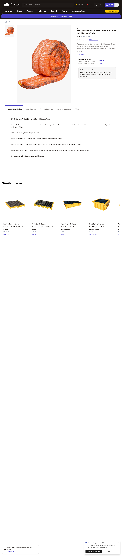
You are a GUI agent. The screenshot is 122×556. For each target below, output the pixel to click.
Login (100, 5)
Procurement (113, 11)
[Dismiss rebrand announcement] (36, 549)
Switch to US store (94, 551)
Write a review (93, 40)
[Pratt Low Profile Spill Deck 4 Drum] (15, 204)
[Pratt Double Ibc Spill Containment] (72, 204)
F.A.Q (77, 109)
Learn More (10, 551)
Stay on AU (110, 551)
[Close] (119, 542)
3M (78, 28)
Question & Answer (63, 109)
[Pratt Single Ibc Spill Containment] (101, 204)
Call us (80, 5)
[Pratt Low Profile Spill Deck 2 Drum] (43, 204)
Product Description (14, 109)
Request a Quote (101, 62)
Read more (81, 54)
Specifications (31, 109)
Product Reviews (46, 109)
